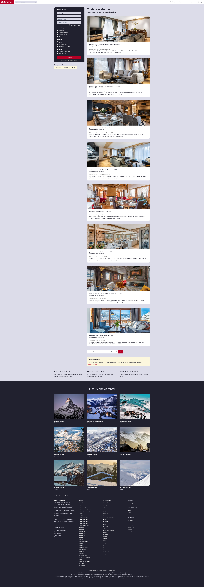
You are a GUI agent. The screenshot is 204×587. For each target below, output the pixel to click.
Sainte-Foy (81, 551)
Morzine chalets (59, 487)
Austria (105, 521)
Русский (130, 529)
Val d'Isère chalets (125, 421)
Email (74, 67)
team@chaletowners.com (135, 503)
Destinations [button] (171, 2)
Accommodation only (64, 46)
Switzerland (107, 500)
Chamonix (81, 505)
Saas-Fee (105, 511)
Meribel (81, 543)
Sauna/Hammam (63, 32)
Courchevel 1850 (83, 523)
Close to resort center (64, 51)
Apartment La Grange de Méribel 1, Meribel (100, 293)
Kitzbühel (105, 526)
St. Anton (105, 534)
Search (70, 57)
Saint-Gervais (82, 549)
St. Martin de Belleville (84, 557)
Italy (104, 543)
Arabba (105, 546)
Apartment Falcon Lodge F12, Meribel (99, 128)
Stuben (105, 536)
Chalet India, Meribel (94, 211)
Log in (201, 2)
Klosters (105, 507)
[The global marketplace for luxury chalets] (7, 2)
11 (101, 351)
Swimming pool (62, 36)
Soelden (105, 532)
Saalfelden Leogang (108, 530)
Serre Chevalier (83, 555)
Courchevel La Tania (84, 525)
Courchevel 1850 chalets (95, 421)
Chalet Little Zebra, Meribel (96, 335)
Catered (60, 42)
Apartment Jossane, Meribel (96, 252)
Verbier (105, 515)
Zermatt (105, 519)
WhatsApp (58, 67)
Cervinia (105, 550)
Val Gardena (106, 554)
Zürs (104, 540)
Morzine (81, 545)
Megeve (81, 539)
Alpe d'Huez (82, 503)
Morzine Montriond (83, 547)
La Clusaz (81, 527)
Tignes (80, 559)
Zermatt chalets (59, 421)
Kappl (104, 524)
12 (106, 351)
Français (130, 531)
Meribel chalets (92, 454)
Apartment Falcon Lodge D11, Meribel (99, 86)
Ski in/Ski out (62, 53)
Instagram (131, 520)
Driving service (62, 44)
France (81, 500)
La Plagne (81, 529)
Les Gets (81, 537)
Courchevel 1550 (83, 519)
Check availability (93, 364)
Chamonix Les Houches (85, 509)
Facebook (67, 67)
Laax (104, 509)
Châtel (80, 513)
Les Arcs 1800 (82, 535)
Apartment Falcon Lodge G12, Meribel (99, 169)
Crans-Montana (107, 503)
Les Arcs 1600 (82, 533)
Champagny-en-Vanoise (85, 511)
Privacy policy (111, 570)
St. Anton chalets (125, 487)
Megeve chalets (92, 487)
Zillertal (105, 538)
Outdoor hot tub (62, 34)
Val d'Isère (81, 563)
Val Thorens (82, 565)
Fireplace (61, 30)
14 (116, 351)
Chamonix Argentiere (84, 507)
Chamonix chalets (125, 454)
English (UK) (131, 527)
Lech (104, 528)
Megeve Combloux (84, 541)
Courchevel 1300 (83, 517)
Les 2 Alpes (82, 531)
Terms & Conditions (102, 570)
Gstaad (105, 505)
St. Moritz (105, 513)
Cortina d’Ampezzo (108, 552)
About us (181, 2)
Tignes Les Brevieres (84, 561)
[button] (69, 13)
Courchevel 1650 (83, 521)
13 (111, 351)
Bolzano (105, 548)
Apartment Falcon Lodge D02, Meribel (99, 44)
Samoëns (81, 553)
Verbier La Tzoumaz (108, 517)
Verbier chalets (59, 454)
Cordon (81, 515)
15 (120, 351)
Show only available (75, 25)
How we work (191, 2)
